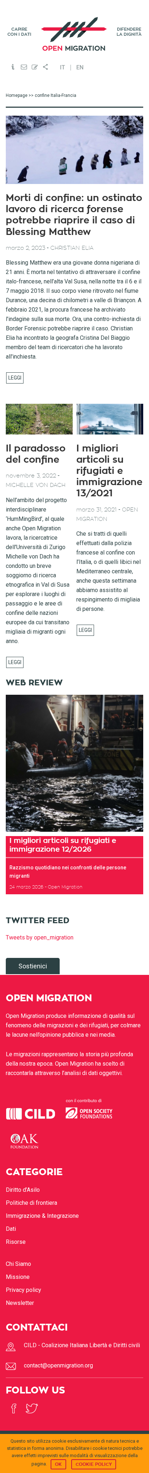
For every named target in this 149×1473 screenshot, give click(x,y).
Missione (18, 1276)
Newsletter (20, 1302)
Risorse (16, 1241)
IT (62, 67)
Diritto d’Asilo (23, 1189)
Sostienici (32, 966)
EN (80, 67)
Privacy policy (23, 1289)
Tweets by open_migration (39, 937)
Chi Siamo (18, 1263)
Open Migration (75, 33)
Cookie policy (94, 1464)
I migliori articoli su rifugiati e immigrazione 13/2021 (109, 471)
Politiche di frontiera (31, 1202)
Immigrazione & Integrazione (42, 1215)
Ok (58, 1464)
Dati (11, 1228)
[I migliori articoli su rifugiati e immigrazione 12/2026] (74, 763)
